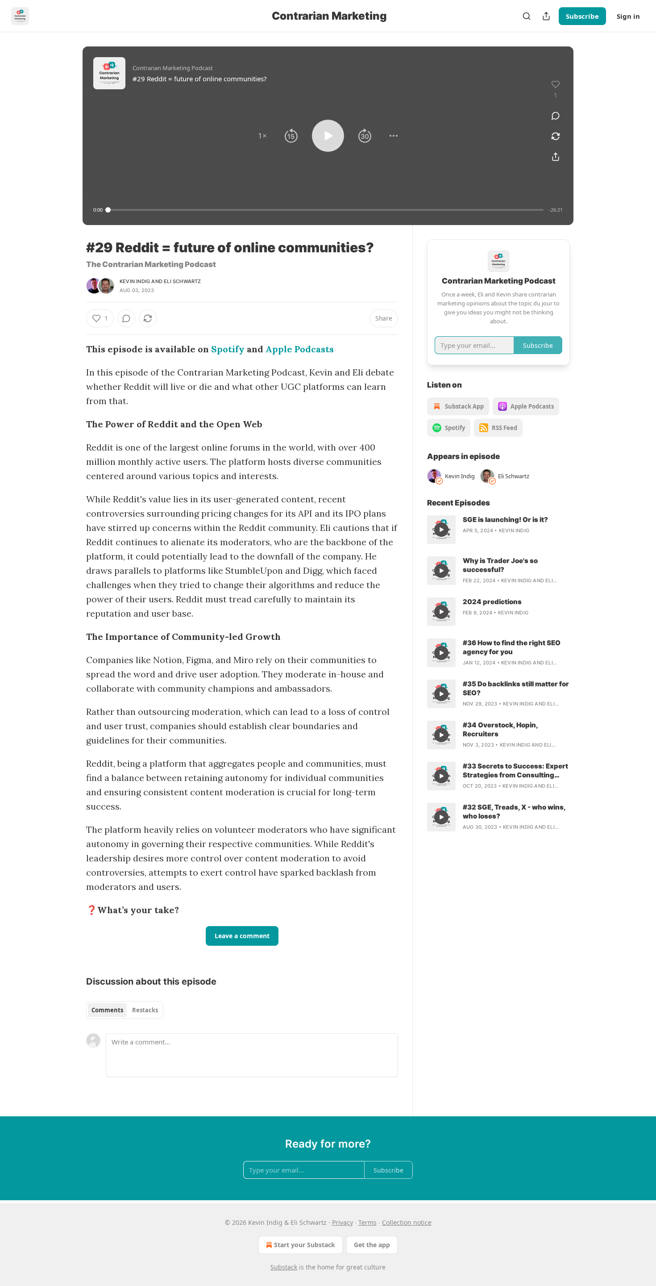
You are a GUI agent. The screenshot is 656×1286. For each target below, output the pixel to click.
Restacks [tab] (145, 1010)
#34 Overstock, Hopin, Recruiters (500, 729)
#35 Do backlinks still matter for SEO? (516, 688)
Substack (283, 1267)
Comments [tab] (107, 1010)
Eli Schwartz (182, 281)
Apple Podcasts (300, 349)
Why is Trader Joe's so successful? (500, 565)
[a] (441, 529)
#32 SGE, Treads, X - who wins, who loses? (514, 811)
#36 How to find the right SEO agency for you (512, 647)
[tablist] (124, 1010)
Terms (367, 1222)
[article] (498, 529)
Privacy (342, 1222)
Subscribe (582, 16)
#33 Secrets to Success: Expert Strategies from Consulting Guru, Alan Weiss (515, 771)
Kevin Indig (135, 281)
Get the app (372, 1244)
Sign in (628, 16)
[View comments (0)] (555, 116)
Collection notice (407, 1222)
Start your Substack (304, 1244)
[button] (262, 135)
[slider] (326, 209)
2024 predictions (492, 601)
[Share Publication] (546, 16)
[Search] (527, 16)
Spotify (228, 349)
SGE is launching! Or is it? (505, 519)
